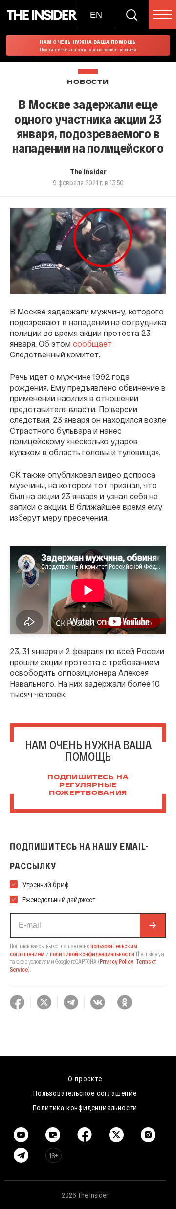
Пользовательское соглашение (85, 1092)
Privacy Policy (116, 961)
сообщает (92, 343)
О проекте (85, 1078)
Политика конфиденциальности (85, 1107)
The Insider (88, 171)
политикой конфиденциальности (92, 953)
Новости (88, 82)
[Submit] (152, 925)
